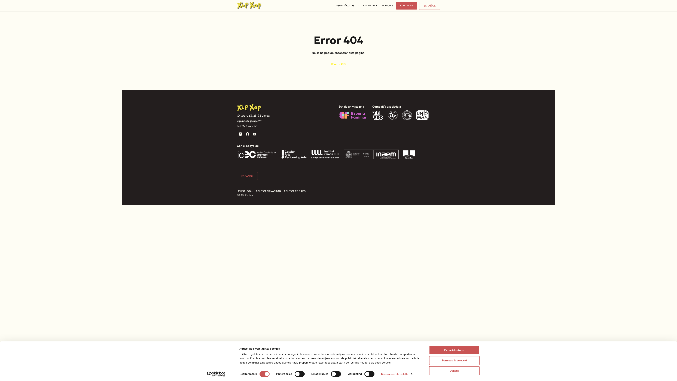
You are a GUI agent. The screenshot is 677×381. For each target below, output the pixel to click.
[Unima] (423, 115)
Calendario (370, 5)
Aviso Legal (245, 191)
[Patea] (407, 115)
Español (430, 5)
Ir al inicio (338, 64)
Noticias (387, 5)
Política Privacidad (268, 191)
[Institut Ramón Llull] (325, 154)
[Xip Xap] (249, 108)
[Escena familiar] (353, 115)
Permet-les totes (454, 350)
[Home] (249, 6)
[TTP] (393, 115)
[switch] (300, 374)
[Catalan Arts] (294, 154)
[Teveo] (377, 115)
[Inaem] (371, 154)
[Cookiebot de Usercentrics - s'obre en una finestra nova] (216, 374)
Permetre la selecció (454, 360)
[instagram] (240, 134)
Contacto (406, 5)
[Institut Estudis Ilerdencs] (409, 154)
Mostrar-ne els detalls (394, 374)
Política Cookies (295, 191)
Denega (454, 370)
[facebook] (247, 134)
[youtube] (254, 134)
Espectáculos (345, 5)
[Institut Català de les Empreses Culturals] (257, 154)
